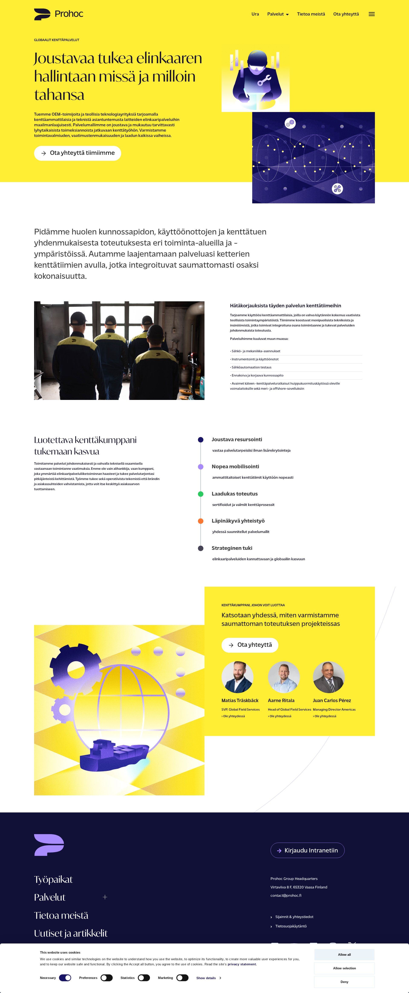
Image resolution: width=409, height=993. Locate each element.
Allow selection (344, 968)
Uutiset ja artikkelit (71, 933)
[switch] (107, 977)
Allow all (344, 954)
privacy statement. (242, 964)
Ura (255, 14)
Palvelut (275, 14)
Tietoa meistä (311, 14)
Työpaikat (53, 879)
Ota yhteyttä (346, 14)
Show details (206, 978)
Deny (344, 982)
